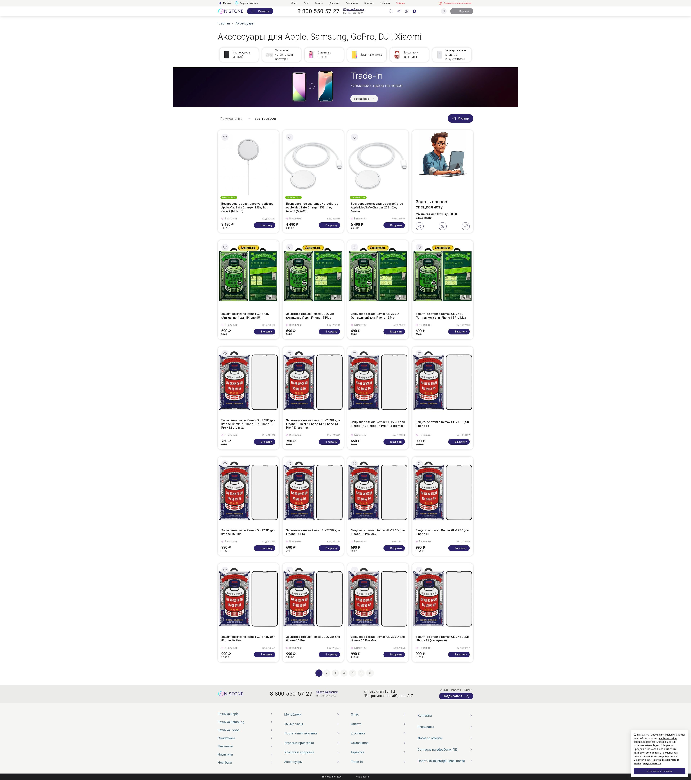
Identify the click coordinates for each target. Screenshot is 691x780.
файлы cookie (668, 738)
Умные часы (293, 724)
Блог (306, 3)
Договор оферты (429, 738)
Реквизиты (425, 727)
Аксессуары (293, 762)
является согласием (646, 752)
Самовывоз (352, 3)
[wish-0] (444, 11)
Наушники (225, 754)
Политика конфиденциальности (441, 761)
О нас (294, 3)
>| (370, 673)
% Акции (400, 3)
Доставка (334, 3)
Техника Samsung (231, 722)
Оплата (319, 3)
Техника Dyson (229, 730)
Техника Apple (228, 714)
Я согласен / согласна (659, 771)
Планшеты (226, 746)
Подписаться (452, 696)
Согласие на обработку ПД (437, 749)
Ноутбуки (225, 762)
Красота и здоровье (299, 752)
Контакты (385, 3)
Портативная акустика (300, 733)
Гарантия (369, 3)
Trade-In (357, 762)
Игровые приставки (299, 743)
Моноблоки (292, 714)
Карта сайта (362, 776)
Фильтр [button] (463, 118)
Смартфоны (226, 738)
